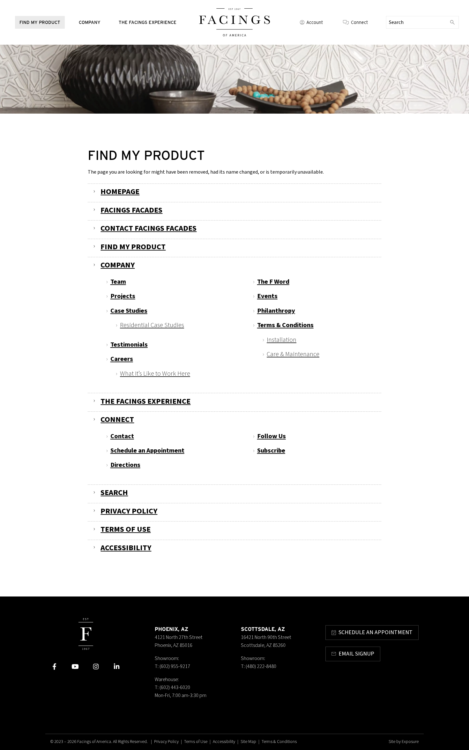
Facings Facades (131, 210)
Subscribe (271, 450)
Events (267, 296)
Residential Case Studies (152, 325)
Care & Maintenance (293, 354)
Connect (359, 22)
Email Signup (356, 654)
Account (314, 22)
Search (114, 492)
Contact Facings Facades (148, 228)
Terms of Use (125, 529)
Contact (122, 436)
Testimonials (129, 344)
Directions (125, 464)
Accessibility (125, 547)
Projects (122, 296)
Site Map (248, 742)
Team (118, 281)
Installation (281, 339)
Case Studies (128, 310)
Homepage (119, 191)
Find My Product (39, 22)
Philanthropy (276, 310)
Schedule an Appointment (147, 450)
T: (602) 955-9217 (172, 666)
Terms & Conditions (285, 325)
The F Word (273, 281)
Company (89, 22)
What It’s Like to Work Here (155, 373)
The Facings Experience (147, 22)
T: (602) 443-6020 (172, 687)
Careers (121, 359)
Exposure (410, 742)
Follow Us (271, 436)
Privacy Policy (128, 511)
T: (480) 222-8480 (258, 666)
